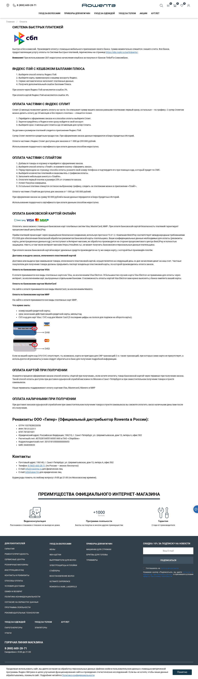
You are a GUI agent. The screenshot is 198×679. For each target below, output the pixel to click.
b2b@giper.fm (32, 472)
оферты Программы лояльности (157, 576)
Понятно (182, 672)
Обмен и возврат (13, 591)
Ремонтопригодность (17, 554)
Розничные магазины (16, 565)
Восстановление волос (62, 576)
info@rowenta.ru (33, 469)
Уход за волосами (49, 13)
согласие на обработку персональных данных (168, 573)
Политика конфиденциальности (22, 597)
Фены (52, 549)
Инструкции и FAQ (14, 570)
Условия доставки (15, 586)
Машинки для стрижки (98, 549)
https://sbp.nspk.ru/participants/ (122, 52)
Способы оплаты (14, 581)
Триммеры (92, 560)
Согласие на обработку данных (21, 602)
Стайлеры (55, 571)
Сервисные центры (15, 559)
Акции (143, 13)
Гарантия (9, 549)
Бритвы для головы (97, 554)
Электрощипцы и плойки (63, 565)
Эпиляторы (41, 627)
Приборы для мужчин (77, 13)
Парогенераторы (13, 627)
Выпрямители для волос (63, 560)
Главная (10, 21)
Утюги (8, 633)
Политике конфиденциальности (78, 675)
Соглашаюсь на (162, 568)
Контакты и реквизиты (17, 575)
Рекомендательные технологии (22, 613)
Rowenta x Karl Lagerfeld (63, 586)
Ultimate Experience (60, 581)
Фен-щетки (55, 554)
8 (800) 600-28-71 (36, 465)
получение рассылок (170, 568)
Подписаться (168, 560)
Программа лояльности (17, 607)
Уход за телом (127, 13)
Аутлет (155, 13)
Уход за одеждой (104, 13)
